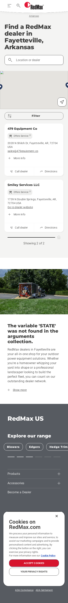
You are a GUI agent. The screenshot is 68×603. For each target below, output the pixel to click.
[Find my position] (61, 102)
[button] (11, 457)
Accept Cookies (34, 563)
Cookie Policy (48, 555)
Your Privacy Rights (34, 571)
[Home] (34, 6)
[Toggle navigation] (9, 5)
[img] (20, 136)
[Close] (56, 516)
